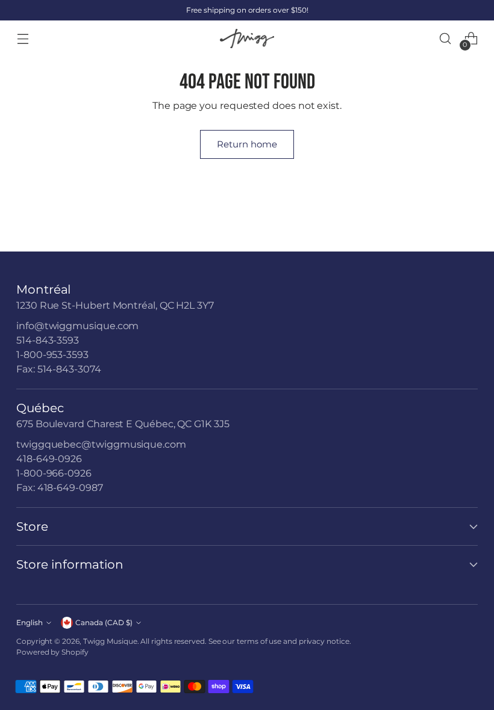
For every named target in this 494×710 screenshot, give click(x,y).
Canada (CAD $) (104, 622)
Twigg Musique (110, 641)
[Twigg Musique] (247, 39)
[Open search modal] (445, 38)
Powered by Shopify (52, 651)
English (29, 622)
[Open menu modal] (22, 38)
